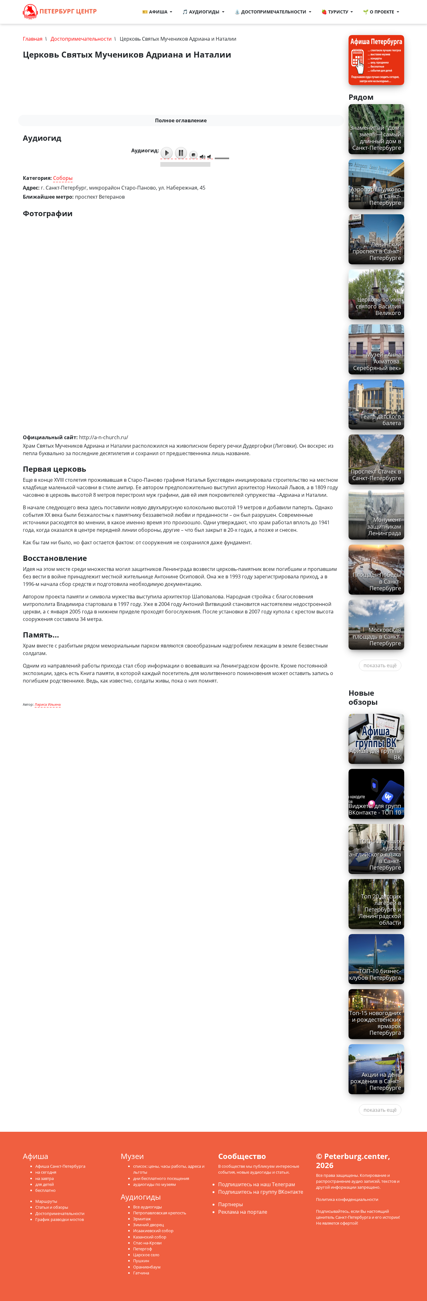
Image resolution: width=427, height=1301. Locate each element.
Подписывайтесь (332, 1211)
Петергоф (142, 1249)
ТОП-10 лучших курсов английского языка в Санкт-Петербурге (375, 854)
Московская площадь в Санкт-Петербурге (377, 636)
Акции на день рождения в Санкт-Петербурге (375, 1081)
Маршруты (46, 1201)
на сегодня (45, 1172)
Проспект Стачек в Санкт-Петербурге (376, 475)
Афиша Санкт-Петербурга (60, 1166)
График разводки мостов (59, 1219)
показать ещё (380, 665)
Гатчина (141, 1273)
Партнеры (230, 1204)
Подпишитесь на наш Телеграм (256, 1184)
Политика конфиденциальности (347, 1199)
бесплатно (45, 1190)
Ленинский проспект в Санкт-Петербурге (377, 251)
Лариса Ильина (48, 704)
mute (202, 157)
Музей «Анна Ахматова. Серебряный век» (377, 361)
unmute (210, 157)
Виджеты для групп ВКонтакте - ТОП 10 (375, 809)
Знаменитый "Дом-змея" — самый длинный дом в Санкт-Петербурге (375, 137)
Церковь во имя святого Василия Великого (378, 306)
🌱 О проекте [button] (379, 12)
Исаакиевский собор (153, 1230)
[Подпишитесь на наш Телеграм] (116, 11)
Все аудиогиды (147, 1207)
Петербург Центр (67, 11)
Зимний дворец (148, 1224)
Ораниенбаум (147, 1267)
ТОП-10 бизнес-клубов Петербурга (375, 974)
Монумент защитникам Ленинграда (384, 526)
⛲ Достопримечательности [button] (271, 12)
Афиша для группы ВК (375, 754)
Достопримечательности (81, 38)
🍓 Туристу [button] (335, 12)
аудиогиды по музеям (154, 1184)
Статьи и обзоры (51, 1207)
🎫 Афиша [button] (155, 12)
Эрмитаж (142, 1219)
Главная (33, 38)
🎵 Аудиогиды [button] (201, 12)
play (166, 153)
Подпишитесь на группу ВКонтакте (260, 1191)
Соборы (63, 178)
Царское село (146, 1255)
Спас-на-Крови (147, 1243)
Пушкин (141, 1260)
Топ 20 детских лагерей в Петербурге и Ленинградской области (380, 909)
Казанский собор (149, 1237)
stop (193, 154)
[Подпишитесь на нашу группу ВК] (122, 11)
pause (181, 153)
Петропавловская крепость (159, 1213)
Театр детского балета (380, 420)
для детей (44, 1184)
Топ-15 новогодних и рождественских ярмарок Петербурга (375, 1022)
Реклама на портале (242, 1211)
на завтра (44, 1178)
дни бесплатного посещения (161, 1178)
